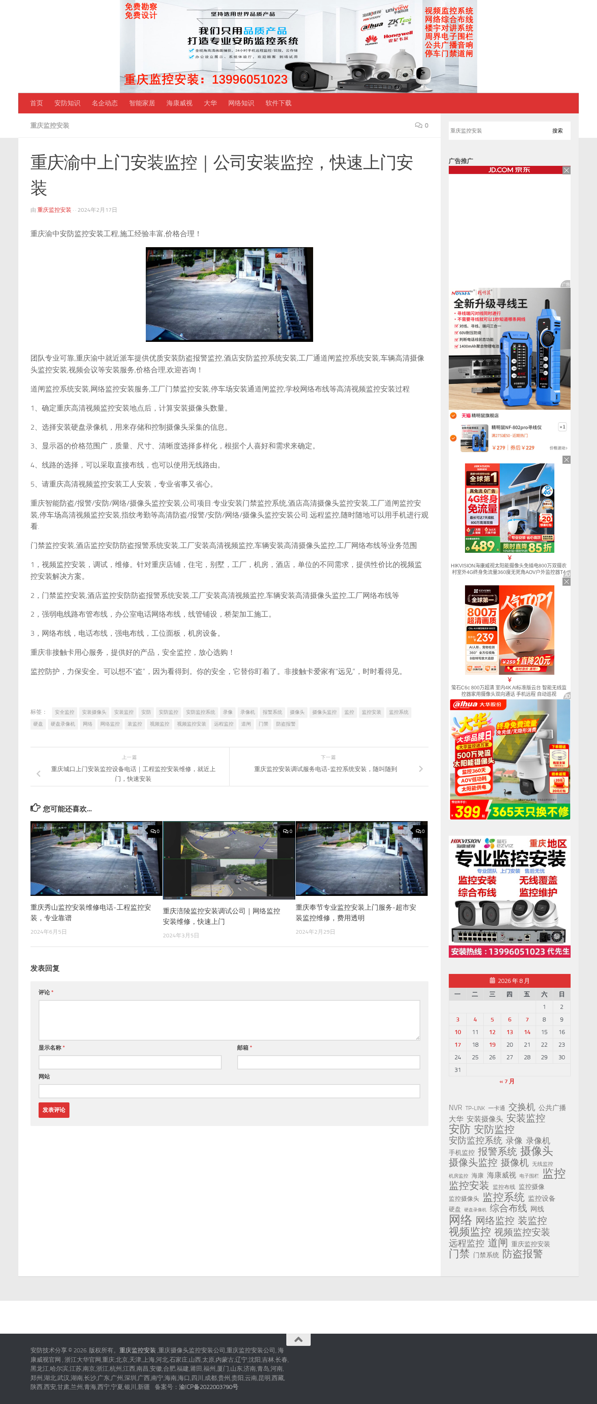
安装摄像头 (94, 712)
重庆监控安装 (49, 125)
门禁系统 (486, 1255)
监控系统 (399, 712)
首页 (36, 103)
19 (492, 1044)
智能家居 (142, 103)
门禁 (263, 724)
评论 (46, 992)
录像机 (247, 712)
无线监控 (542, 1164)
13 (509, 1032)
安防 (146, 712)
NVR (455, 1107)
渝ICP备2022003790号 (208, 1387)
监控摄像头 (464, 1198)
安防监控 (168, 712)
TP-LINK (475, 1108)
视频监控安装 (191, 724)
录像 (228, 712)
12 (492, 1032)
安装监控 (124, 712)
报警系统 (272, 712)
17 (457, 1044)
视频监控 (159, 724)
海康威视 (180, 103)
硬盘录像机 (63, 724)
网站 (44, 1076)
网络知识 (241, 103)
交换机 (521, 1107)
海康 (478, 1175)
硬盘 (38, 724)
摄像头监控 (324, 712)
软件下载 (279, 103)
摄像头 (297, 712)
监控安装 (371, 712)
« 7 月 (507, 1081)
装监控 (135, 724)
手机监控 (462, 1152)
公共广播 (552, 1108)
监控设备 (542, 1198)
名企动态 (105, 103)
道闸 (246, 724)
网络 (88, 724)
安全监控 (64, 712)
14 (527, 1032)
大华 (210, 103)
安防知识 (67, 103)
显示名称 (52, 1047)
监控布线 (504, 1187)
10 (457, 1032)
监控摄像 (532, 1187)
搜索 (557, 131)
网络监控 (110, 724)
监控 (349, 712)
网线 (537, 1209)
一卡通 (496, 1108)
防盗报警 (286, 724)
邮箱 (244, 1047)
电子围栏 (529, 1176)
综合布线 (508, 1208)
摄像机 (515, 1162)
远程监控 (224, 724)
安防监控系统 (200, 712)
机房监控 (458, 1176)
